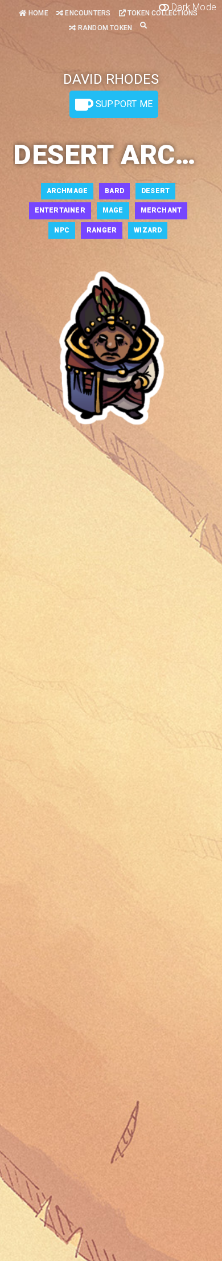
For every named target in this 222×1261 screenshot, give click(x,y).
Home (37, 13)
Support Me (123, 104)
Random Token (104, 28)
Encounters (86, 13)
